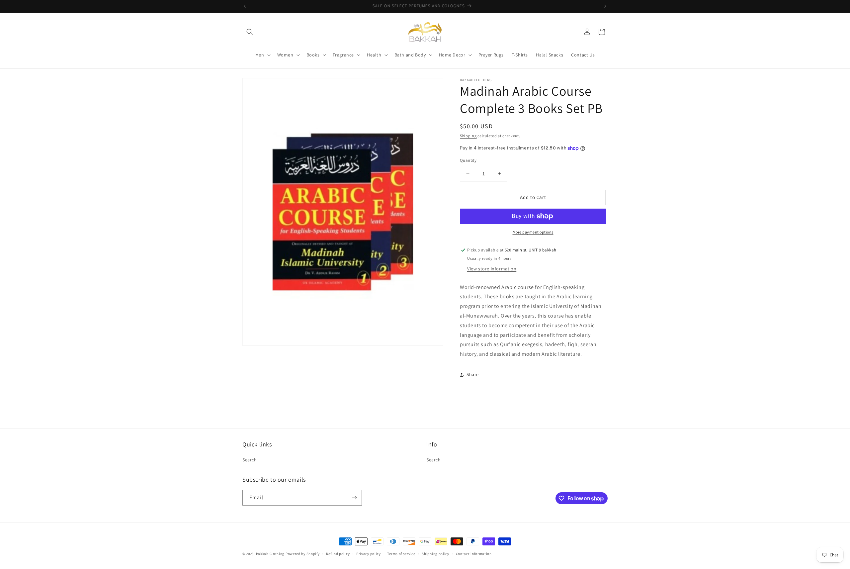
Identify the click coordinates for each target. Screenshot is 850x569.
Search (249, 459)
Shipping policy (435, 553)
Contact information (474, 553)
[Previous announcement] (244, 6)
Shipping (468, 135)
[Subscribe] (354, 498)
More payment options (533, 232)
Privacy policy (368, 553)
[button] (249, 32)
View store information (491, 269)
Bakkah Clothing (270, 553)
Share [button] (473, 374)
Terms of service (401, 553)
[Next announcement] (605, 6)
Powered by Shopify (303, 553)
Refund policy (338, 553)
